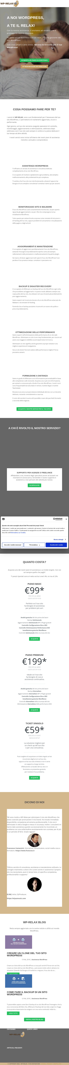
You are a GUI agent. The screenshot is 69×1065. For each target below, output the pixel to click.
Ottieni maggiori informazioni (34, 66)
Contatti (29, 1045)
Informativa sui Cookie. (18, 532)
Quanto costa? (31, 1039)
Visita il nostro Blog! (34, 1019)
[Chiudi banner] (66, 519)
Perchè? (29, 1033)
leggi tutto (13, 1013)
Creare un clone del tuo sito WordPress (27, 954)
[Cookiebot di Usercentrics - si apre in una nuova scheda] (54, 519)
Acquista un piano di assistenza (34, 60)
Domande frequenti (33, 1042)
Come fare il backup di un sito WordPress (27, 993)
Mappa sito (57, 1064)
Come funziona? (32, 1036)
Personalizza (33, 545)
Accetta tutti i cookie (56, 545)
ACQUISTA (34, 639)
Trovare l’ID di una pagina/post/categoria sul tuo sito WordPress (26, 1060)
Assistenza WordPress (39, 960)
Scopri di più (34, 485)
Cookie (43, 1064)
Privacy (49, 1064)
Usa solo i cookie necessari (12, 545)
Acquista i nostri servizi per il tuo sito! (34, 409)
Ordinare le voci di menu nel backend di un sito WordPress (25, 1057)
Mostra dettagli (58, 539)
